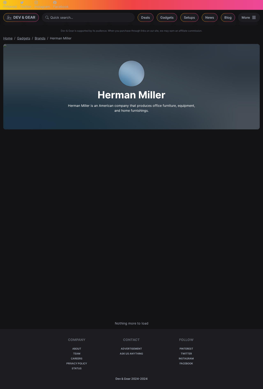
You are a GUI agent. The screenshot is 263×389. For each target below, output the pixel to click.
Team (76, 353)
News (209, 17)
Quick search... (61, 17)
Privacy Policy (76, 363)
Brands (40, 38)
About (76, 348)
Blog (228, 17)
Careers (76, 358)
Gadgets (167, 17)
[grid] (131, 225)
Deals (145, 17)
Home (8, 38)
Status (77, 368)
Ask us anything (131, 353)
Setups (189, 17)
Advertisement (131, 348)
